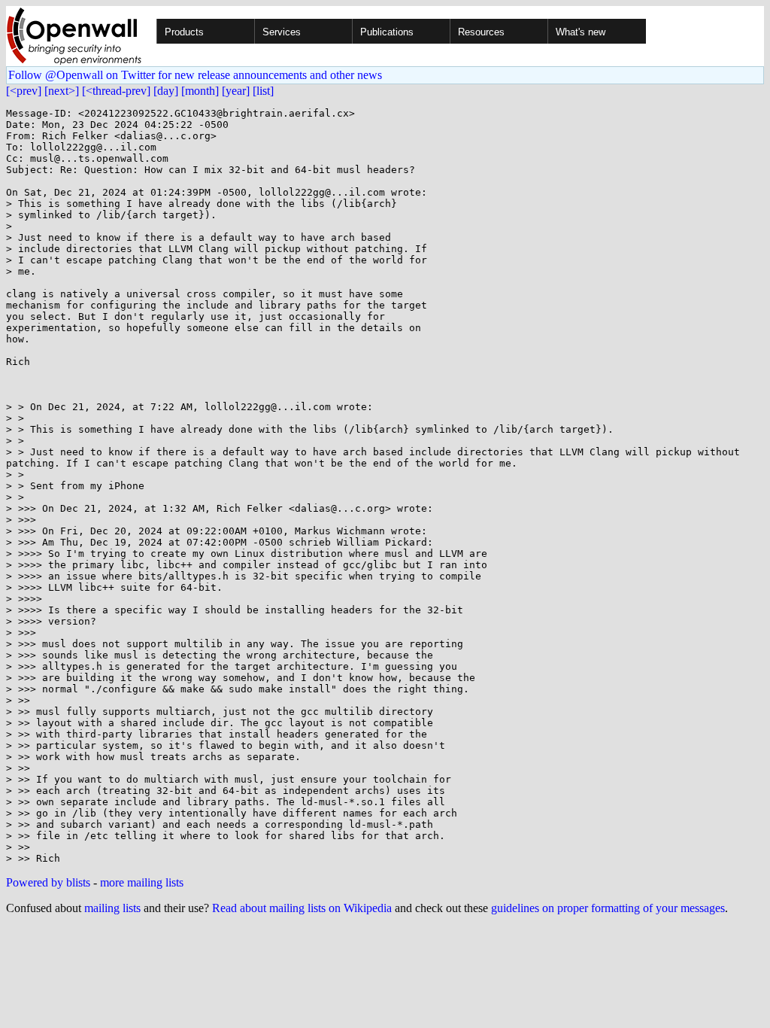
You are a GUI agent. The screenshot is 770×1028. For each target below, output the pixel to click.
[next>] (61, 90)
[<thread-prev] (116, 90)
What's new (580, 32)
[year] (236, 90)
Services (281, 32)
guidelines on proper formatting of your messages (608, 908)
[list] (263, 90)
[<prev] (23, 90)
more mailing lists (141, 882)
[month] (200, 90)
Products (184, 32)
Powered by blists (48, 882)
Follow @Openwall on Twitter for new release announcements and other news (195, 74)
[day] (165, 90)
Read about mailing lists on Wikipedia (302, 908)
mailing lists (112, 908)
